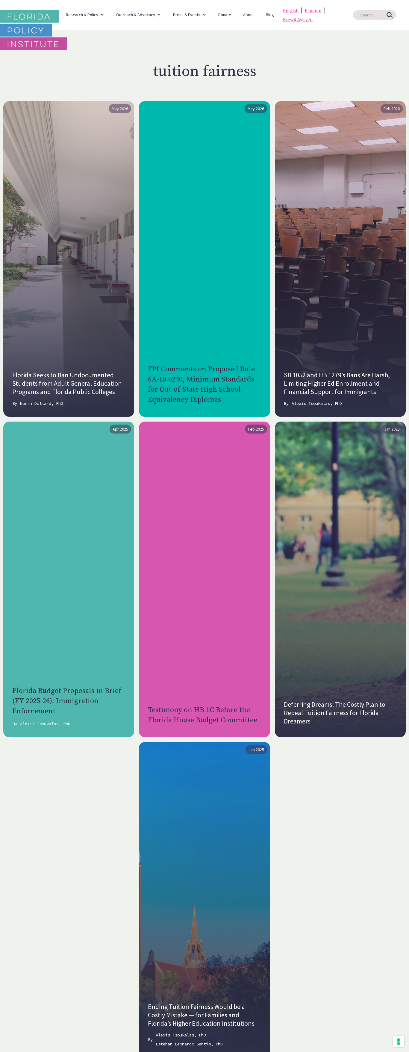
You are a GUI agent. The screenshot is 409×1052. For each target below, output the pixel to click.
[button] (85, 12)
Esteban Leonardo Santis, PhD (189, 1044)
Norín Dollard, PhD (41, 403)
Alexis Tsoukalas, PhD (317, 403)
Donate (224, 14)
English (291, 10)
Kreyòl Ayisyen (298, 19)
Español (313, 10)
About (248, 14)
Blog (270, 14)
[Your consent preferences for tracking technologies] (398, 1041)
